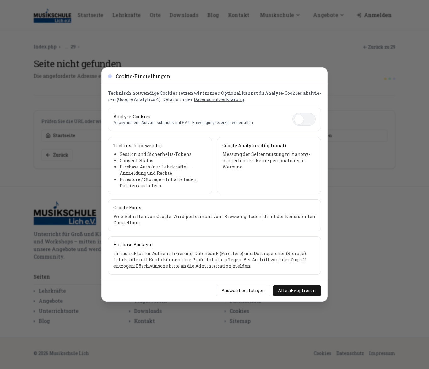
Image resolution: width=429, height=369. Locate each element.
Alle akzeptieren (297, 290)
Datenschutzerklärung (219, 99)
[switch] (304, 119)
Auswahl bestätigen (243, 290)
